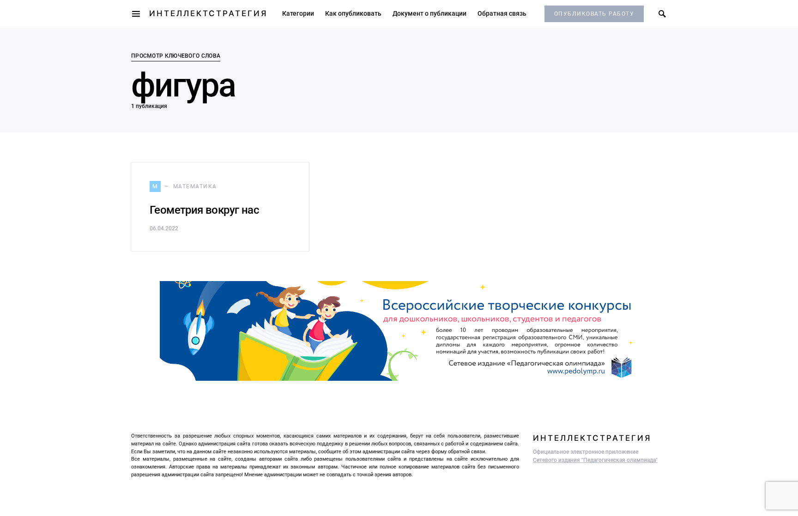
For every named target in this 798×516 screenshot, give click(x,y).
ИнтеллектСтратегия (208, 13)
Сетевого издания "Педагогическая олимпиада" (595, 460)
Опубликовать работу (594, 14)
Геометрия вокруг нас (204, 210)
